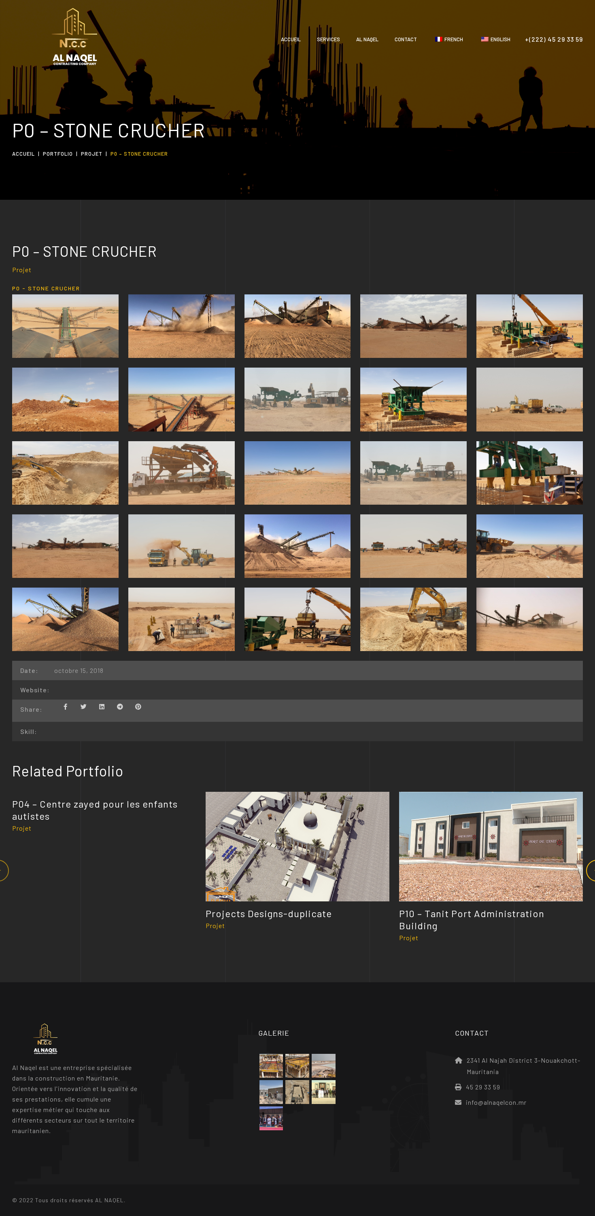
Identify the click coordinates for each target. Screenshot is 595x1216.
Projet (91, 153)
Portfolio (58, 153)
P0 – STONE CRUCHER (84, 251)
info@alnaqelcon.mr (496, 1102)
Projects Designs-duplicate (269, 913)
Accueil (23, 153)
